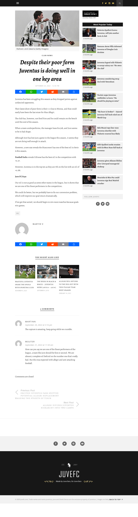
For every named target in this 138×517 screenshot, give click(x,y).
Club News (47, 55)
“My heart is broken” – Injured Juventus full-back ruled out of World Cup (109, 114)
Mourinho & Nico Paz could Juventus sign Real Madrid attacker (108, 180)
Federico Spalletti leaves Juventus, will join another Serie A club (108, 33)
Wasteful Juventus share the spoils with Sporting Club (24, 285)
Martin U (38, 224)
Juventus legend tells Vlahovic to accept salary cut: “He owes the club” (109, 65)
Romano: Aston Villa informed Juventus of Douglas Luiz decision (109, 49)
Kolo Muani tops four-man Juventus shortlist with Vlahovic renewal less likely (108, 130)
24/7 (94, 18)
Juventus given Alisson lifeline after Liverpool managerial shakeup (109, 163)
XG (17, 213)
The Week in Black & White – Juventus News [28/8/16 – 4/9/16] (46, 284)
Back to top (115, 499)
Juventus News (87, 18)
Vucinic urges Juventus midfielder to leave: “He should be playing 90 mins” (108, 98)
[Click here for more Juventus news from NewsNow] (90, 13)
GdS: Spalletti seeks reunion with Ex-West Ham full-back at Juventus (109, 147)
